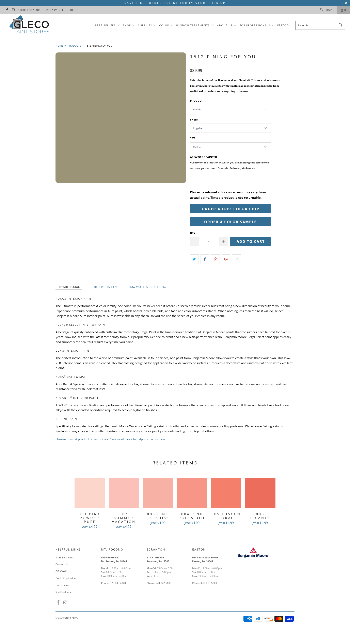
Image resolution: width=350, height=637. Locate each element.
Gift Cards (61, 571)
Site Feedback (63, 592)
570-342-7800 (164, 583)
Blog (74, 10)
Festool (283, 25)
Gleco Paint (70, 617)
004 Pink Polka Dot (192, 493)
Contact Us (61, 564)
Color (164, 25)
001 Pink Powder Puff (90, 493)
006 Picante (260, 493)
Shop (127, 25)
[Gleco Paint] (30, 25)
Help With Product (68, 287)
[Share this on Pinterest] (215, 259)
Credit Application (65, 578)
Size (192, 138)
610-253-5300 (209, 583)
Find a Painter (55, 10)
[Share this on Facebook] (205, 259)
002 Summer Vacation (124, 493)
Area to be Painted (229, 162)
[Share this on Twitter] (194, 259)
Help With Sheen (105, 287)
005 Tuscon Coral (226, 493)
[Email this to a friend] (236, 259)
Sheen (194, 119)
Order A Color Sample (230, 221)
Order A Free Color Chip (230, 208)
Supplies (145, 25)
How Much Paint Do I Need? (147, 287)
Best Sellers (105, 25)
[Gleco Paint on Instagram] (13, 10)
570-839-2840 (118, 583)
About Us (225, 25)
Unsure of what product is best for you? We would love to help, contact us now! (111, 439)
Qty (192, 233)
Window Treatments (193, 25)
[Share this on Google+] (226, 259)
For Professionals (255, 25)
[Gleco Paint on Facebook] (7, 10)
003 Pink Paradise (158, 493)
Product (196, 100)
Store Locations (64, 557)
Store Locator (29, 10)
